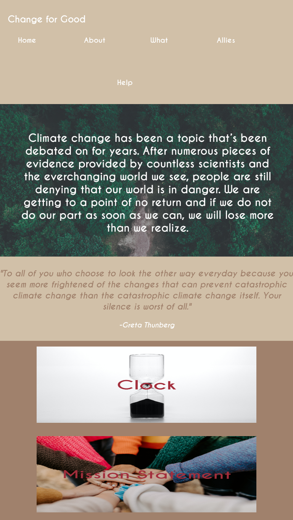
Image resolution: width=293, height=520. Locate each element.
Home (27, 40)
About (94, 40)
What (159, 40)
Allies (226, 40)
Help (125, 82)
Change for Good (46, 19)
